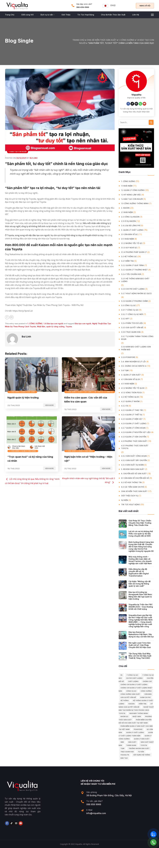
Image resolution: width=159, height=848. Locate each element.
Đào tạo (124, 758)
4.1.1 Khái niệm (127, 384)
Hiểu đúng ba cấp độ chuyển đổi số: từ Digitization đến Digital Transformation (139, 572)
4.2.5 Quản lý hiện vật (132, 419)
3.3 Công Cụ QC (128, 305)
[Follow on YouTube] (144, 104)
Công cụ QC (131, 691)
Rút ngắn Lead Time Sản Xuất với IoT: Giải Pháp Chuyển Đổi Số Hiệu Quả (140, 645)
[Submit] (151, 122)
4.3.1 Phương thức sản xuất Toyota (134, 447)
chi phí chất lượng (134, 678)
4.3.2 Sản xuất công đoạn (134, 456)
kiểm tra (142, 704)
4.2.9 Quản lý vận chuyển (133, 437)
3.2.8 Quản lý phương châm (134, 301)
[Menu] (152, 14)
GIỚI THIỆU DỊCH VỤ (129, 496)
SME (122, 742)
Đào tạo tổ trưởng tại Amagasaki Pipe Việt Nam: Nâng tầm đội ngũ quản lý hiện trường (140, 595)
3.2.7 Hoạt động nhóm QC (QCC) (136, 293)
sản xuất (132, 742)
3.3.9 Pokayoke (128, 357)
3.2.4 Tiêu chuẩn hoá (131, 274)
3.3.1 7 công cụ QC (130, 310)
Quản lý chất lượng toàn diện (136, 734)
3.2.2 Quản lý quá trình (132, 265)
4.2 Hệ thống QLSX (130, 397)
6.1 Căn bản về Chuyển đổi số (135, 478)
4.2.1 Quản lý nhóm (130, 401)
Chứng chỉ (147, 681)
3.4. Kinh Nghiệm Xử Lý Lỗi (133, 362)
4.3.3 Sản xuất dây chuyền (134, 460)
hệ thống (124, 700)
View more (49, 405)
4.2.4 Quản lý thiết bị (131, 415)
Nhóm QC (124, 716)
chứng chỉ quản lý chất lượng (133, 684)
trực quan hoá (127, 752)
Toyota (69, 326)
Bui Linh (34, 158)
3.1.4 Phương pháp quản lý (134, 252)
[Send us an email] (136, 104)
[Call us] (140, 104)
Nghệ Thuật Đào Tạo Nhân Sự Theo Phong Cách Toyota (136, 710)
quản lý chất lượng (135, 732)
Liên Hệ (135, 15)
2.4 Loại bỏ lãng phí (130, 225)
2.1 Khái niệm (127, 212)
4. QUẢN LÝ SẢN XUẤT (131, 375)
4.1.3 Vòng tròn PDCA (131, 392)
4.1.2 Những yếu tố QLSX (132, 388)
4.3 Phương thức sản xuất (134, 441)
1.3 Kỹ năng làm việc (131, 195)
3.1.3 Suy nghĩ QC (129, 248)
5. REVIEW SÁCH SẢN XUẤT (132, 469)
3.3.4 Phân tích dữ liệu (132, 323)
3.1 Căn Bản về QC (129, 234)
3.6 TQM (125, 370)
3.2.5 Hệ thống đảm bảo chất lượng (135, 280)
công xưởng (146, 691)
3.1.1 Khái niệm (127, 239)
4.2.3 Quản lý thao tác (132, 410)
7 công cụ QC (132, 675)
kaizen (131, 704)
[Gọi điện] (153, 842)
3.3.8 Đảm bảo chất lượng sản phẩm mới (136, 348)
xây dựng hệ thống (141, 755)
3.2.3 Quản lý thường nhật (134, 270)
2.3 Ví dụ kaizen (128, 221)
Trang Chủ (9, 15)
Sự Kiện (124, 500)
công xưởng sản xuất (130, 694)
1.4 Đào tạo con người (18, 152)
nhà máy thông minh (138, 713)
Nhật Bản (41, 326)
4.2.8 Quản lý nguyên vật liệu (135, 432)
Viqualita (124, 755)
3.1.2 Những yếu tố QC (131, 243)
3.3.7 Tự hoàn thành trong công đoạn (137, 337)
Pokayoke (138, 729)
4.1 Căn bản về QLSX (130, 379)
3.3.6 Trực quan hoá (130, 332)
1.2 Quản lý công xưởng (133, 190)
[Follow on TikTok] (132, 104)
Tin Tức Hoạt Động (85, 15)
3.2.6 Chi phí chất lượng (133, 289)
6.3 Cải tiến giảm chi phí (132, 487)
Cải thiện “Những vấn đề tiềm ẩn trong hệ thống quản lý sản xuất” (140, 583)
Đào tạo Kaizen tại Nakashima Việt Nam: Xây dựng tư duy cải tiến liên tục (141, 634)
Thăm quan (131, 745)
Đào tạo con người (83, 323)
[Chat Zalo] (153, 834)
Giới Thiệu (65, 15)
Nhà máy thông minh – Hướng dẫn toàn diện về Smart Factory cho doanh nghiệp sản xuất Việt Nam (140, 560)
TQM (122, 748)
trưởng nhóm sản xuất (139, 748)
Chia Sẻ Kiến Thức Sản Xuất (113, 15)
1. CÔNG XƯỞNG (126, 40)
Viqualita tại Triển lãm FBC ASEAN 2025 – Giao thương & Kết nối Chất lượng (141, 606)
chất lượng (133, 681)
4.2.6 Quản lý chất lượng (133, 423)
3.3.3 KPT (125, 319)
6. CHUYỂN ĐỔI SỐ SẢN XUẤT (134, 473)
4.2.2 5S (124, 406)
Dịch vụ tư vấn (46, 15)
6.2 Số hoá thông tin (131, 482)
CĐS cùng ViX (27, 15)
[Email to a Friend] (11, 317)
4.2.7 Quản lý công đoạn (133, 428)
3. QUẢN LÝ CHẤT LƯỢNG (132, 230)
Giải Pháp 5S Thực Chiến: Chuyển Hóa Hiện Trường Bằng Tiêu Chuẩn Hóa (140, 523)
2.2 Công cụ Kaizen (130, 217)
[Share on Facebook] (7, 317)
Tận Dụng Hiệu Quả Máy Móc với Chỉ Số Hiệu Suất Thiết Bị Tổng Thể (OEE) (140, 656)
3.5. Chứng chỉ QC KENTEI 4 (133, 366)
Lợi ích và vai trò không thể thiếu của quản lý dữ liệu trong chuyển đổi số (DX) (141, 533)
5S (121, 675)
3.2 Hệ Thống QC (129, 256)
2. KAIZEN (125, 208)
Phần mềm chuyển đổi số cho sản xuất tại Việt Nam (135, 721)
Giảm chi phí (145, 697)
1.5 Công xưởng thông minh (134, 203)
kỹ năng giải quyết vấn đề (136, 705)
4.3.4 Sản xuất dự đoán (132, 465)
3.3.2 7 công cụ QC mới (132, 314)
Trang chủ (78, 40)
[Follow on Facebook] (128, 104)
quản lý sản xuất (141, 739)
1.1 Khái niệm (126, 186)
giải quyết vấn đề (128, 697)
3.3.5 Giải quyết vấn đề (132, 327)
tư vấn (141, 752)
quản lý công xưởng (55, 326)
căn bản (148, 694)
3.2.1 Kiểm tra (127, 261)
